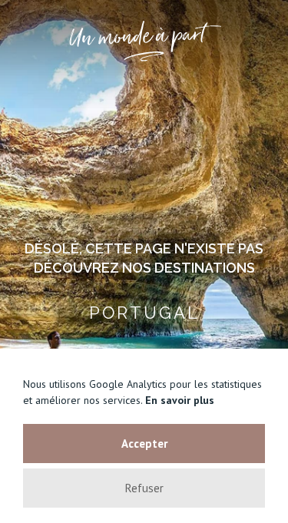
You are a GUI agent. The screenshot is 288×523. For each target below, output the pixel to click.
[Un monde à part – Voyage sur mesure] (144, 40)
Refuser (144, 488)
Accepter (144, 443)
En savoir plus (179, 400)
